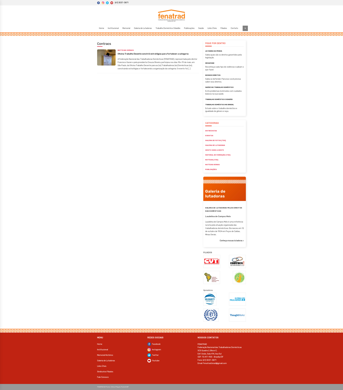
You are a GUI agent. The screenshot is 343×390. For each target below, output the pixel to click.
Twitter (155, 355)
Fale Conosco (103, 377)
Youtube (155, 361)
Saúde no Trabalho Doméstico (219, 87)
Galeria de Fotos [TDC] (215, 140)
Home (101, 28)
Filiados (224, 28)
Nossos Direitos (212, 75)
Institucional (113, 28)
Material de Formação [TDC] (217, 155)
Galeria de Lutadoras (143, 28)
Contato (234, 28)
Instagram (156, 350)
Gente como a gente (214, 150)
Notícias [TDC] (211, 160)
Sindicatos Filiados (105, 372)
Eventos (209, 136)
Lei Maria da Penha (213, 51)
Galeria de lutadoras (215, 145)
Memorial (126, 28)
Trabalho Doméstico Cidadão (168, 28)
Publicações (189, 28)
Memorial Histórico (105, 355)
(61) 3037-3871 (121, 2)
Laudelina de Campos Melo (218, 216)
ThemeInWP (124, 387)
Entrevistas (211, 131)
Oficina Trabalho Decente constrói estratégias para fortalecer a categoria (153, 54)
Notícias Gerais (126, 50)
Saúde (201, 28)
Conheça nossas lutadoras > (232, 241)
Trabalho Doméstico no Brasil (219, 105)
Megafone (209, 63)
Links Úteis (212, 28)
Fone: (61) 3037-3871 (207, 360)
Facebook (156, 344)
